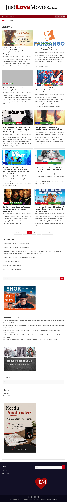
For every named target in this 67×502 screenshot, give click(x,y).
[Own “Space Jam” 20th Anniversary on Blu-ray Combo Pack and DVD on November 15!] (49, 78)
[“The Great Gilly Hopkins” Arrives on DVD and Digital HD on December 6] (17, 78)
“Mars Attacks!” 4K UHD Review (12, 269)
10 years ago (8, 56)
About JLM (6, 393)
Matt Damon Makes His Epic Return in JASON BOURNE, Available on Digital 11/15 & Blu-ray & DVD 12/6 (16, 130)
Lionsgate (6, 83)
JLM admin (6, 340)
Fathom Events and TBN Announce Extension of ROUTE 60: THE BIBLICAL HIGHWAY (36, 340)
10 (44, 232)
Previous (18, 232)
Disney (37, 123)
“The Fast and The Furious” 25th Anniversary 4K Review (19, 257)
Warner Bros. (58, 83)
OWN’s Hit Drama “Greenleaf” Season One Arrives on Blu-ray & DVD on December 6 (16, 209)
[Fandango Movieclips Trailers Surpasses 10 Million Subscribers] (49, 38)
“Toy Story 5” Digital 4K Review (11, 261)
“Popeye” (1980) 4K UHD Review (12, 265)
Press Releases (15, 43)
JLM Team (17, 56)
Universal (19, 123)
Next (50, 232)
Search (62, 278)
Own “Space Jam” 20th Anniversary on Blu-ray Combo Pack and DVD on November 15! (49, 90)
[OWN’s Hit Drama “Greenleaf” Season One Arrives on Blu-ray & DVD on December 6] (17, 197)
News (8, 43)
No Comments (27, 56)
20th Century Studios (41, 163)
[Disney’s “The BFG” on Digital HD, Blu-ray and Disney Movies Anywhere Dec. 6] (49, 117)
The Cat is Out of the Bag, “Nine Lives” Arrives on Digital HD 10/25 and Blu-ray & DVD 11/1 (49, 169)
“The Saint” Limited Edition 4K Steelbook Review (16, 247)
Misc (4, 43)
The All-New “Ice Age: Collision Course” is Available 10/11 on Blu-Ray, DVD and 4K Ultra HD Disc (49, 209)
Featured (38, 83)
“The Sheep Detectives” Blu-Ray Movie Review (16, 243)
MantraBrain (53, 499)
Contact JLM (6, 396)
